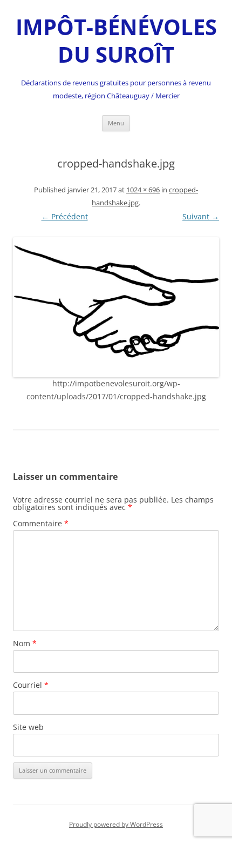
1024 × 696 (143, 190)
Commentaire (41, 523)
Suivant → (200, 216)
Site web (28, 727)
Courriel (31, 685)
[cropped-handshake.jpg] (116, 307)
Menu (116, 123)
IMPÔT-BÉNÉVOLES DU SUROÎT (116, 41)
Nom (25, 643)
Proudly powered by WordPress (116, 824)
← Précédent (65, 216)
